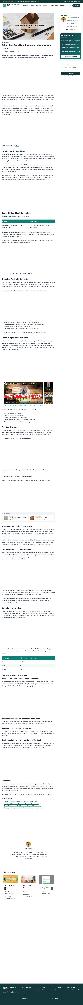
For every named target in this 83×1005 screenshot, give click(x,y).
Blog (68, 991)
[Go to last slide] (5, 888)
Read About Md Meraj (70, 29)
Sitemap (68, 993)
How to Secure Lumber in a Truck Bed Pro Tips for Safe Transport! (23, 383)
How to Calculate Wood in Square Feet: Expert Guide (20, 802)
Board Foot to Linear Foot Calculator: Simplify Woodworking (22, 806)
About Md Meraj (55, 998)
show (17, 146)
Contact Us (54, 989)
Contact (68, 1)
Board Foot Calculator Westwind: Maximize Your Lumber (21, 804)
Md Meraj (28, 849)
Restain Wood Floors (41, 989)
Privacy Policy (74, 1)
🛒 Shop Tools (76, 5)
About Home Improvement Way (73, 989)
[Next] (52, 888)
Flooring (38, 5)
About (65, 1)
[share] (41, 383)
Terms (79, 1)
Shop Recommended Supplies (71, 56)
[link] (5, 383)
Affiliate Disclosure (55, 996)
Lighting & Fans (25, 998)
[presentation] (10, 879)
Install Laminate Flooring (42, 993)
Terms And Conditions (56, 993)
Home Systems (45, 5)
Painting (33, 5)
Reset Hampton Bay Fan (42, 996)
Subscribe (70, 73)
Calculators (62, 5)
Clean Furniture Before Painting (43, 991)
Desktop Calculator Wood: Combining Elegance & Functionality (23, 808)
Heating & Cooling (55, 5)
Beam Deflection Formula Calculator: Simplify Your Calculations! (10, 890)
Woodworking (26, 5)
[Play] (48, 394)
